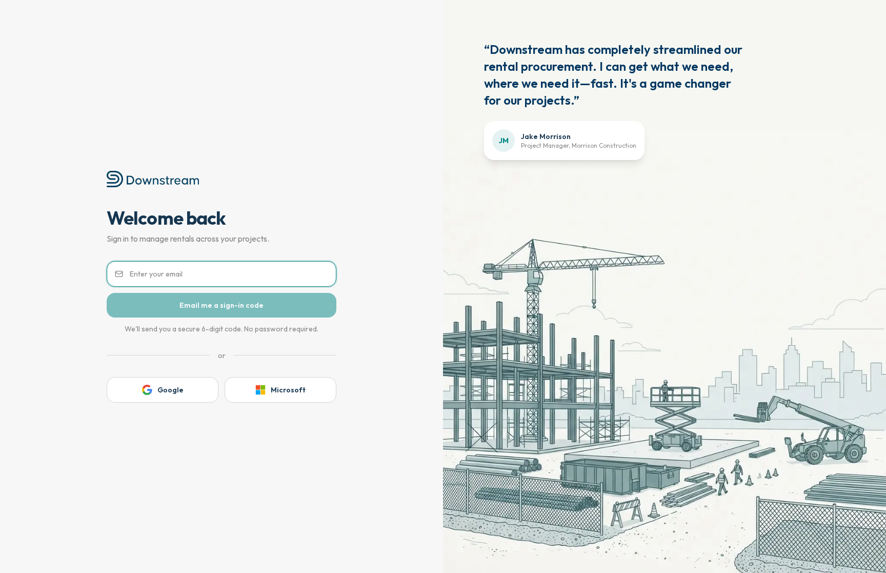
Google (170, 389)
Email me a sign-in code (221, 305)
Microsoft (288, 389)
